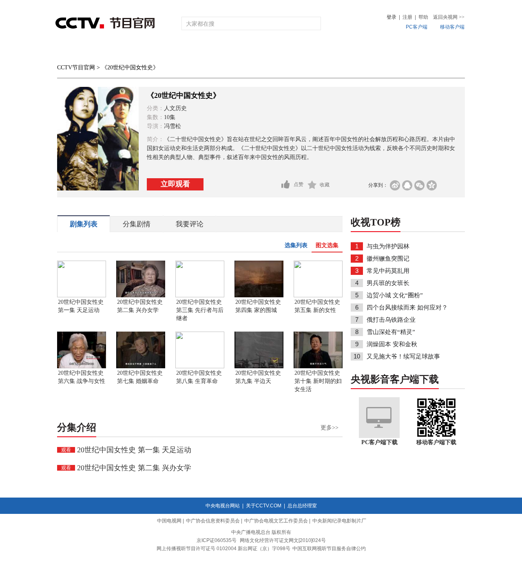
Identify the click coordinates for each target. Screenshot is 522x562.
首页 (70, 50)
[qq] (407, 185)
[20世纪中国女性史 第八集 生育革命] (199, 367)
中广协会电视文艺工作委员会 (276, 521)
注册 (407, 17)
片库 (279, 50)
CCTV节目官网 (76, 67)
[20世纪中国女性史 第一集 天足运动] (81, 296)
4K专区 (314, 50)
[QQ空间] (432, 185)
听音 (351, 50)
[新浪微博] (395, 185)
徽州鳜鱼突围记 (388, 258)
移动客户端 (452, 27)
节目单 (139, 50)
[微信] (419, 185)
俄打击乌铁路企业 (391, 319)
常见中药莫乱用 (388, 271)
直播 (103, 50)
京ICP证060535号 (217, 540)
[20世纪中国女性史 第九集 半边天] (258, 367)
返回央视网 (448, 17)
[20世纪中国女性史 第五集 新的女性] (318, 296)
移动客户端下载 (436, 442)
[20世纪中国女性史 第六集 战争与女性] (81, 367)
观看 (66, 450)
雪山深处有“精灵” (391, 332)
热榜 (384, 50)
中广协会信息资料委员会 (213, 521)
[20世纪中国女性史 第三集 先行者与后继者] (199, 296)
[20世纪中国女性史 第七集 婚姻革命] (140, 367)
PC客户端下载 (379, 442)
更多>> (329, 428)
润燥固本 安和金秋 (392, 344)
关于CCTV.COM (263, 506)
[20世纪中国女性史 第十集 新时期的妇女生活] (318, 367)
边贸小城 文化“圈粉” (395, 295)
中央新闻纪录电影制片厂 (339, 521)
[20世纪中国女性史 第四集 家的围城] (258, 296)
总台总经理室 (302, 506)
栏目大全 (234, 50)
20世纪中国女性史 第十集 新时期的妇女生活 (318, 381)
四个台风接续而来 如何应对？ (407, 307)
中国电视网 (169, 521)
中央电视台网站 (223, 506)
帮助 (423, 17)
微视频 (420, 50)
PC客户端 (416, 27)
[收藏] (312, 184)
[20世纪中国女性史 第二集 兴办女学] (140, 296)
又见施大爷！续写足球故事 (403, 356)
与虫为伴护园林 (388, 246)
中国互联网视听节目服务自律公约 (329, 548)
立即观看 (175, 184)
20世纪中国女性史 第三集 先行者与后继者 (199, 310)
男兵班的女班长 (388, 283)
